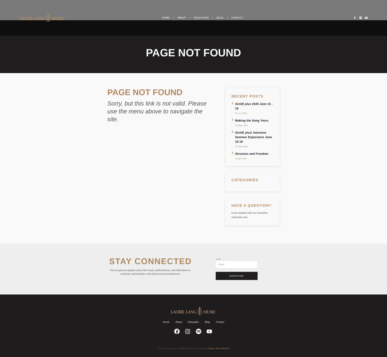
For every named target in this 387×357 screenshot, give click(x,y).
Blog (219, 17)
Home (166, 17)
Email (218, 259)
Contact (237, 17)
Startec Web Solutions (218, 348)
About (181, 17)
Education (201, 17)
